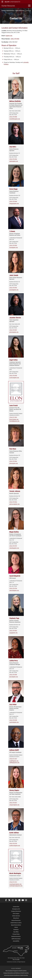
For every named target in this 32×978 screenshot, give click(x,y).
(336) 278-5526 (13, 502)
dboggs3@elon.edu (14, 203)
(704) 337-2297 (13, 758)
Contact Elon (16, 906)
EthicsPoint (16, 918)
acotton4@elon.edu (14, 377)
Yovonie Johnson (14, 491)
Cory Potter (13, 704)
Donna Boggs (13, 189)
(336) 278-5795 (13, 843)
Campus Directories (16, 911)
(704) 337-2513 (13, 882)
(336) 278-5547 (13, 330)
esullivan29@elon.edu (14, 845)
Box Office (16, 932)
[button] (2, 2)
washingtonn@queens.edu (15, 886)
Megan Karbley (14, 532)
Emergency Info (16, 909)
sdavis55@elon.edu (14, 590)
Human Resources (8, 6)
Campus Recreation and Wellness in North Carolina (16, 973)
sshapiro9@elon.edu (14, 805)
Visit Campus (16, 913)
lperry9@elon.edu (13, 676)
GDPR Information (16, 938)
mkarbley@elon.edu (14, 548)
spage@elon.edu (13, 632)
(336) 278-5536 (13, 287)
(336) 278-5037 (13, 802)
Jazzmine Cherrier (15, 317)
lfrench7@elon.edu (13, 419)
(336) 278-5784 (13, 588)
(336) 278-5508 (13, 116)
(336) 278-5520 (13, 245)
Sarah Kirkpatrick (14, 576)
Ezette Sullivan (14, 833)
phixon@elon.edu (13, 463)
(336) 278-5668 (13, 201)
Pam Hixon (12, 449)
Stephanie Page (14, 618)
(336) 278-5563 (13, 630)
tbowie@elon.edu (13, 247)
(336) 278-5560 (15, 39)
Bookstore (16, 929)
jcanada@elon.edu (13, 290)
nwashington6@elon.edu (15, 884)
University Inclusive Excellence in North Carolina (16, 975)
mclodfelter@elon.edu (14, 119)
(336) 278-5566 (13, 461)
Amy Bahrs (12, 147)
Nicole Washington (15, 873)
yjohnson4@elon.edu (14, 504)
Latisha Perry (13, 660)
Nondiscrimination (16, 936)
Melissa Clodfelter (15, 101)
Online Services (16, 916)
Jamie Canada (13, 275)
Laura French (13, 405)
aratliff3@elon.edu (13, 761)
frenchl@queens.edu (14, 421)
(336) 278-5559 (13, 674)
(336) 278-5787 (13, 546)
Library (16, 927)
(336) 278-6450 (13, 375)
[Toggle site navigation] (29, 6)
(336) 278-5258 (13, 720)
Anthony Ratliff (14, 750)
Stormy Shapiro (14, 790)
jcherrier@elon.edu (13, 332)
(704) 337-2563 (13, 417)
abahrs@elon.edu (13, 161)
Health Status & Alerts (16, 922)
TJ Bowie (12, 231)
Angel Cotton (13, 360)
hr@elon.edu (8, 35)
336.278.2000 (16, 959)
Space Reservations (16, 925)
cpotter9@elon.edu (14, 722)
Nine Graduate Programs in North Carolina (16, 970)
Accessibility (16, 941)
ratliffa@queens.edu (14, 762)
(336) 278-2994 (13, 159)
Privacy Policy (16, 934)
